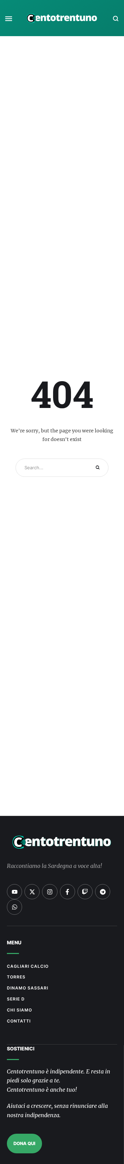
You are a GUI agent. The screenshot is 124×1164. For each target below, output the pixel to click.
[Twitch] (85, 891)
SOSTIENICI (20, 1048)
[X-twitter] (32, 891)
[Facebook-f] (67, 891)
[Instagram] (49, 891)
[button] (8, 18)
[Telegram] (102, 891)
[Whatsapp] (14, 906)
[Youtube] (14, 891)
